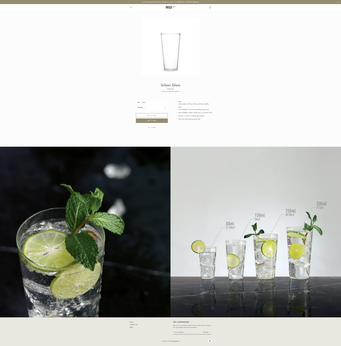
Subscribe (206, 332)
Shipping (164, 91)
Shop (131, 322)
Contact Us (133, 324)
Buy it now (152, 120)
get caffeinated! (181, 322)
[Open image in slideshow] (170, 46)
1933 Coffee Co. (175, 341)
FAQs (131, 327)
